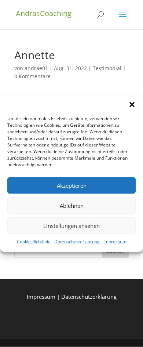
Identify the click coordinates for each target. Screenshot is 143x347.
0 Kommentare (32, 76)
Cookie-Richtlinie (34, 242)
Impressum (114, 242)
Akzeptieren (72, 185)
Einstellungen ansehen (71, 225)
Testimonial (107, 68)
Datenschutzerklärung (77, 242)
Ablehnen (72, 205)
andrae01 (36, 68)
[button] (132, 104)
